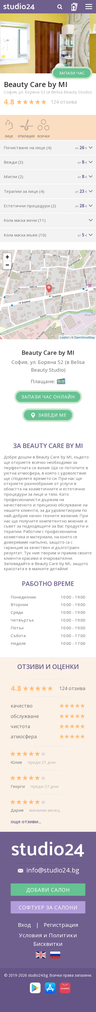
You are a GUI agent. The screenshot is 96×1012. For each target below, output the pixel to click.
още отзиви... (26, 821)
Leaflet (64, 337)
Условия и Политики (48, 935)
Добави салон (48, 889)
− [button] (7, 265)
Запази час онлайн (48, 397)
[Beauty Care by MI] (41, 954)
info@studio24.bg (52, 870)
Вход (24, 924)
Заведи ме (52, 415)
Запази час (72, 73)
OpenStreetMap (84, 337)
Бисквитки (48, 943)
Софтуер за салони (48, 907)
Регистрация (61, 924)
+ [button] (7, 257)
